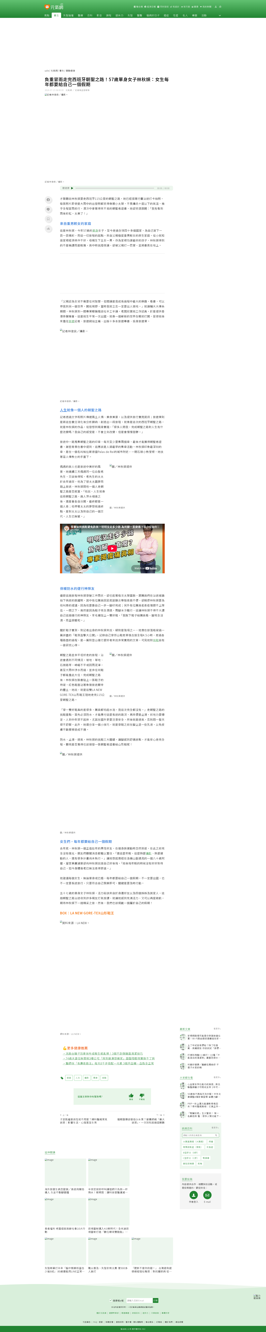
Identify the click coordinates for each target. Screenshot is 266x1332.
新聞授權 (109, 1322)
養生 (56, 15)
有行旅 (186, 6)
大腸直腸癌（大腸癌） (194, 1141)
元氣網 (54, 70)
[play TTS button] (72, 188)
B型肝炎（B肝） (191, 1152)
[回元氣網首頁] (57, 6)
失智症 (210, 1147)
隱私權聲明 (138, 1322)
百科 (90, 15)
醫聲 (139, 15)
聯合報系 (150, 1322)
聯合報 (139, 6)
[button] (220, 15)
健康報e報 (118, 1300)
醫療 (80, 15)
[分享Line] (48, 209)
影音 (99, 15)
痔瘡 (211, 1141)
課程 (108, 15)
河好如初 (164, 6)
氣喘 (200, 1163)
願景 (196, 6)
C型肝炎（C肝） (191, 1158)
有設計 (175, 6)
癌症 (166, 15)
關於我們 (169, 1322)
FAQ (95, 1322)
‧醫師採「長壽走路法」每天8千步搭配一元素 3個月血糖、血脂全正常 (108, 1063)
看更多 (217, 1028)
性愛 (175, 15)
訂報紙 (159, 1322)
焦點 (47, 15)
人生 (63, 409)
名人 (185, 15)
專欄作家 (165, 1313)
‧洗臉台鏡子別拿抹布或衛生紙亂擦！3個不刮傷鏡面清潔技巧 (103, 1053)
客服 (101, 1322)
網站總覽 (179, 1322)
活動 (204, 15)
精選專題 (125, 1313)
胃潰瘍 (206, 1158)
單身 (95, 230)
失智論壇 (68, 15)
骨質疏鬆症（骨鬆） (193, 1147)
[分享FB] (48, 199)
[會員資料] (215, 7)
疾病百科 (136, 1313)
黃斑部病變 (188, 1163)
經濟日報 (151, 6)
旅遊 (72, 321)
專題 (194, 15)
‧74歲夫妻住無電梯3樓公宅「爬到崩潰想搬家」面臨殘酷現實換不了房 (109, 1058)
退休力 (119, 15)
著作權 (128, 1322)
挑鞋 (156, 640)
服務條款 (120, 1322)
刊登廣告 (87, 1322)
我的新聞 (206, 6)
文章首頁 (155, 1313)
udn (47, 70)
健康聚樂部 (114, 1313)
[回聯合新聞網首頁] (47, 7)
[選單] (220, 7)
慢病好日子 (153, 15)
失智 (130, 15)
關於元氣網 (101, 1313)
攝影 (149, 853)
